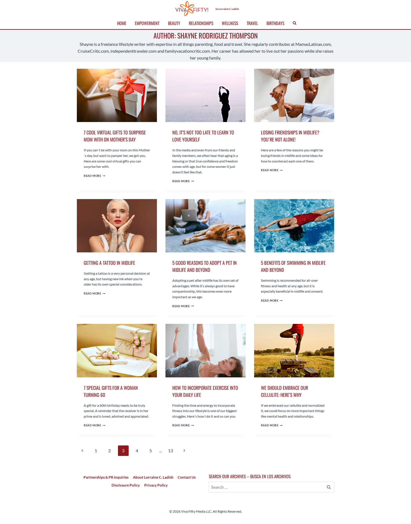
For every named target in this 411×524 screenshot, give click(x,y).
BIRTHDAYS (275, 23)
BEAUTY (174, 23)
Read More (94, 175)
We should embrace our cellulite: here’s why (284, 391)
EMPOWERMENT (147, 23)
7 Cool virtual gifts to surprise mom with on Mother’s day (115, 136)
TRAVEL (252, 23)
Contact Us (187, 477)
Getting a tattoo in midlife (109, 262)
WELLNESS (230, 23)
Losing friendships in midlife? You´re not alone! (290, 136)
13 (170, 450)
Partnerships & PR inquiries (105, 477)
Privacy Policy (156, 485)
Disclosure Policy (126, 485)
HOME (121, 23)
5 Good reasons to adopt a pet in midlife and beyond (204, 266)
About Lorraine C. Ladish (153, 477)
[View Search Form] (294, 23)
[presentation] (117, 95)
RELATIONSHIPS (201, 23)
